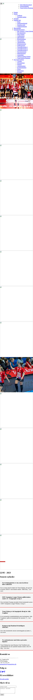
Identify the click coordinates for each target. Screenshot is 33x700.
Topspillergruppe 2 (22, 48)
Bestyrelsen (20, 71)
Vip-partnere (20, 41)
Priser (18, 22)
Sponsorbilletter (24, 6)
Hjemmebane (21, 63)
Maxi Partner (20, 34)
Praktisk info (17, 20)
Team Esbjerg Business (26, 8)
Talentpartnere (21, 42)
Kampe (16, 12)
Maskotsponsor (21, 53)
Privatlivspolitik (4, 679)
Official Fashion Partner (24, 56)
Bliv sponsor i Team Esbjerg (25, 31)
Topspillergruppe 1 (22, 47)
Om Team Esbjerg (19, 59)
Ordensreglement (22, 26)
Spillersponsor (21, 45)
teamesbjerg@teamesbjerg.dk (8, 664)
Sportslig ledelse (21, 17)
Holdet (16, 14)
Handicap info (21, 25)
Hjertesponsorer (21, 44)
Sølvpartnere (20, 37)
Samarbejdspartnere (19, 29)
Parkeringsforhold (22, 23)
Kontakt (19, 72)
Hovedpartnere (21, 33)
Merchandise (17, 28)
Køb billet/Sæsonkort (26, 5)
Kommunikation (21, 67)
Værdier (19, 61)
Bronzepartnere (21, 39)
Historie (19, 64)
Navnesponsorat (21, 52)
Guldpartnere (21, 36)
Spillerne (19, 15)
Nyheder (16, 18)
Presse (19, 69)
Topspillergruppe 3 (22, 50)
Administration (21, 66)
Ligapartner (20, 55)
